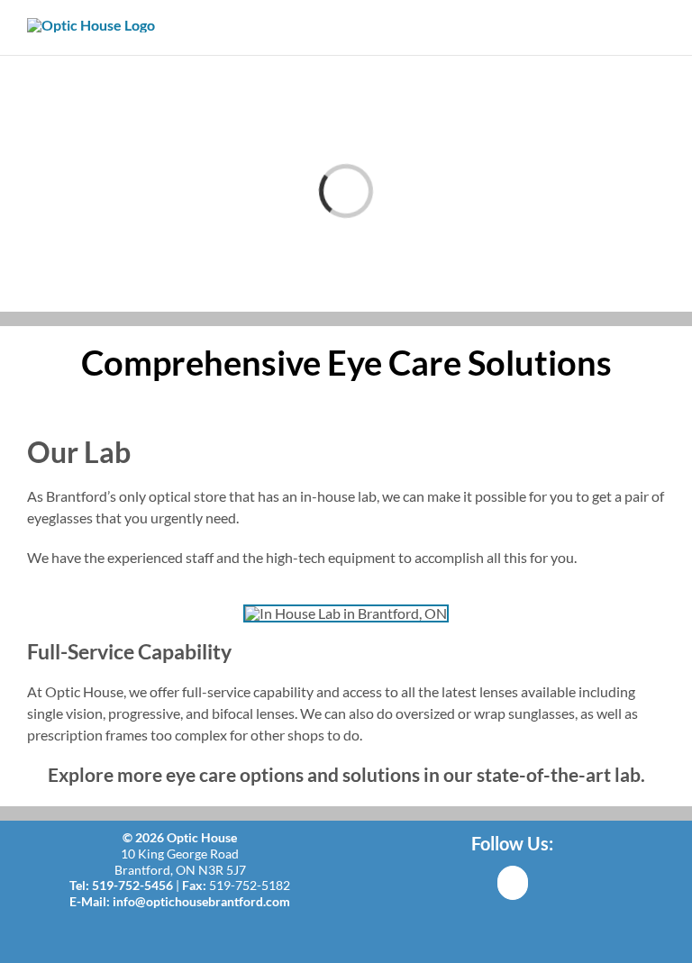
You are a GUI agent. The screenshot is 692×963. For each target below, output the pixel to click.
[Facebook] (512, 883)
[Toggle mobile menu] (658, 27)
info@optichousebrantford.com (201, 901)
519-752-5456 (132, 885)
